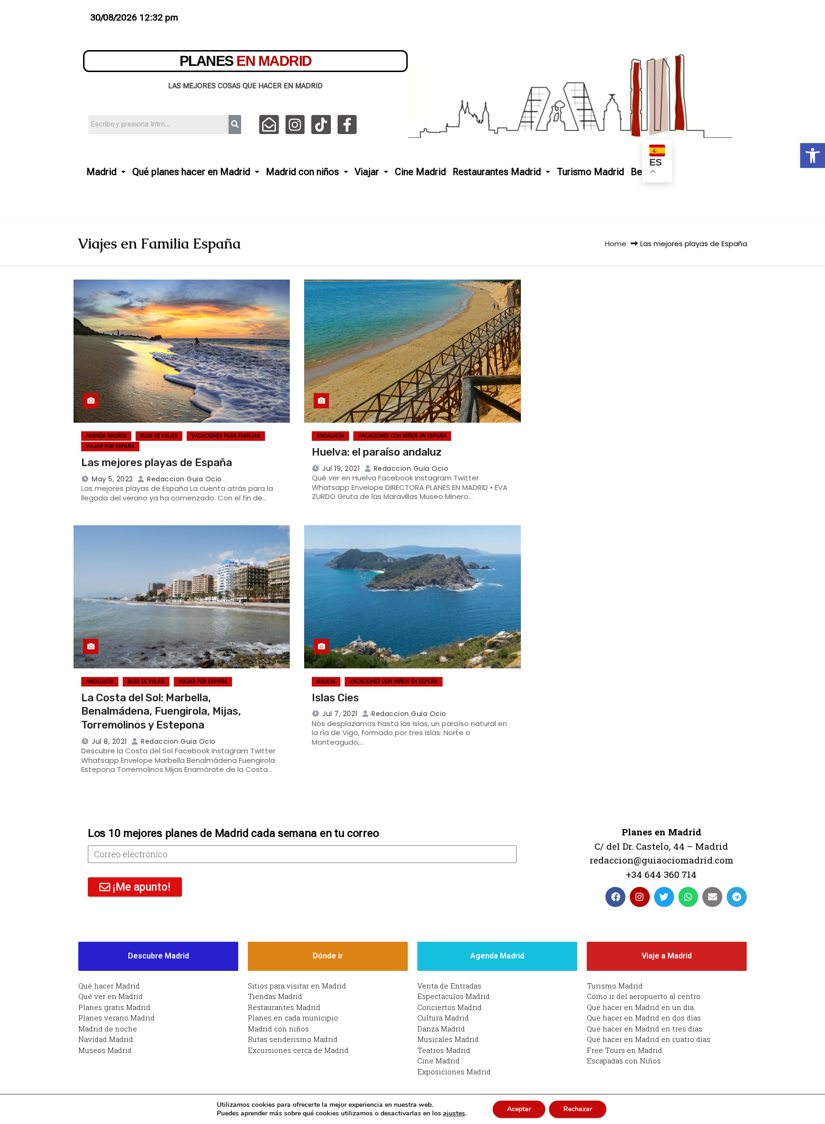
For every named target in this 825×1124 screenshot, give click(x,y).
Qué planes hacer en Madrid (191, 171)
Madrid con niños (302, 171)
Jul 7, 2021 (340, 713)
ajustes (454, 1113)
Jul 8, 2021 (109, 741)
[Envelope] (712, 897)
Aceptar (519, 1109)
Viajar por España (110, 446)
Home (615, 244)
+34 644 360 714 (661, 874)
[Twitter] (664, 897)
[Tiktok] (321, 125)
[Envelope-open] (269, 125)
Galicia (326, 681)
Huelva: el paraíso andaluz (377, 452)
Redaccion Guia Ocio (183, 479)
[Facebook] (615, 897)
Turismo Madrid (590, 171)
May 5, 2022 (112, 479)
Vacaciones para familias (225, 435)
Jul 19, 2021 (341, 468)
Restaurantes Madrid (497, 171)
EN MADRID (246, 61)
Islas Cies (335, 697)
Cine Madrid (420, 171)
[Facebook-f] (347, 125)
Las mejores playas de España (156, 462)
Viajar (367, 171)
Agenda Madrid (106, 435)
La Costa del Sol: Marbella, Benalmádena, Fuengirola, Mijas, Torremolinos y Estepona (161, 711)
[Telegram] (737, 897)
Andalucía (330, 435)
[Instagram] (295, 125)
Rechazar (577, 1109)
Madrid (101, 171)
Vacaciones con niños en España (402, 435)
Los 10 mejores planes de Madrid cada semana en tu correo (233, 833)
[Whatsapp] (688, 897)
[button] (812, 155)
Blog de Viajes (159, 435)
